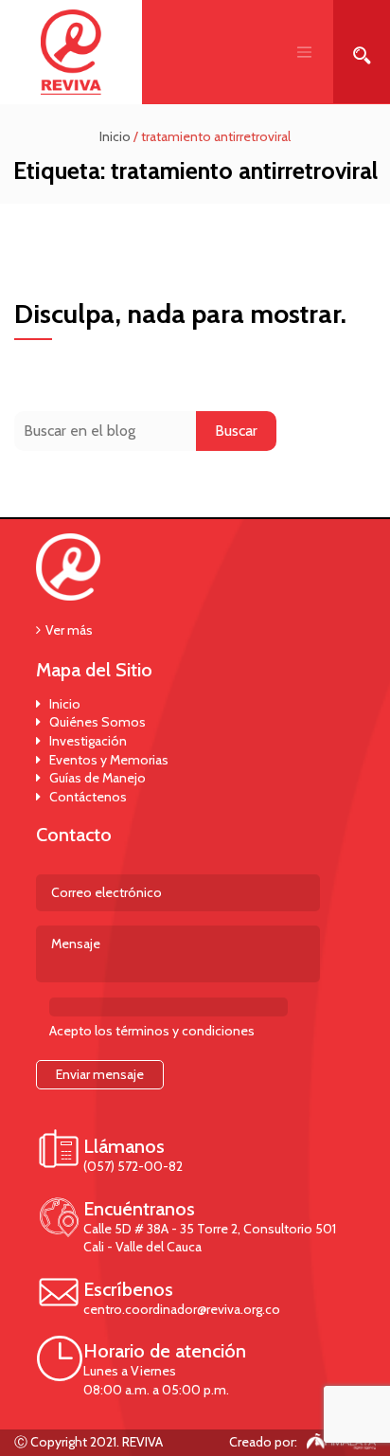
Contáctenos (88, 796)
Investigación (88, 740)
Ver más (69, 629)
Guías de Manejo (97, 777)
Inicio (64, 703)
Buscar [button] (236, 431)
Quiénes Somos (97, 721)
